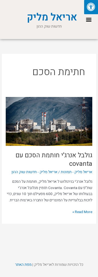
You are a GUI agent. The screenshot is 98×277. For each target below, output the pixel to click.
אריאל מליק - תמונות (76, 172)
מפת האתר (23, 264)
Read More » (82, 212)
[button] (88, 19)
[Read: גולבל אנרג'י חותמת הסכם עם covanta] (49, 121)
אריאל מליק (52, 17)
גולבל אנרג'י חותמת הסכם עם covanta (54, 160)
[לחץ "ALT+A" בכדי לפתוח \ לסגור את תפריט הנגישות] (91, 7)
